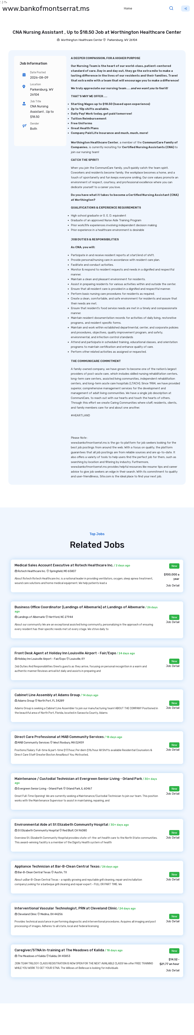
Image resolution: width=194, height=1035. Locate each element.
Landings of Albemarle (31, 617)
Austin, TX (60, 872)
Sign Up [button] (185, 8)
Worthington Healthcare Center (81, 40)
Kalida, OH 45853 (59, 956)
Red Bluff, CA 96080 (75, 830)
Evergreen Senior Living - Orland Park (40, 788)
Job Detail (172, 585)
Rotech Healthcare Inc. (31, 571)
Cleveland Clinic (27, 914)
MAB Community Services (33, 742)
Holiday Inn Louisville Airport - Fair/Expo (41, 659)
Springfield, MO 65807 (63, 571)
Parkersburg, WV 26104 (122, 40)
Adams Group (25, 700)
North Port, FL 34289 (51, 700)
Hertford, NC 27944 (61, 617)
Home (128, 8)
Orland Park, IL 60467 (79, 788)
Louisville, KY (77, 659)
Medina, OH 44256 (52, 914)
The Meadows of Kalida (31, 956)
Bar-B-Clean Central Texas (34, 872)
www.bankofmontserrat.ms (46, 8)
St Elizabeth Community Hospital (38, 830)
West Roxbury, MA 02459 (68, 742)
